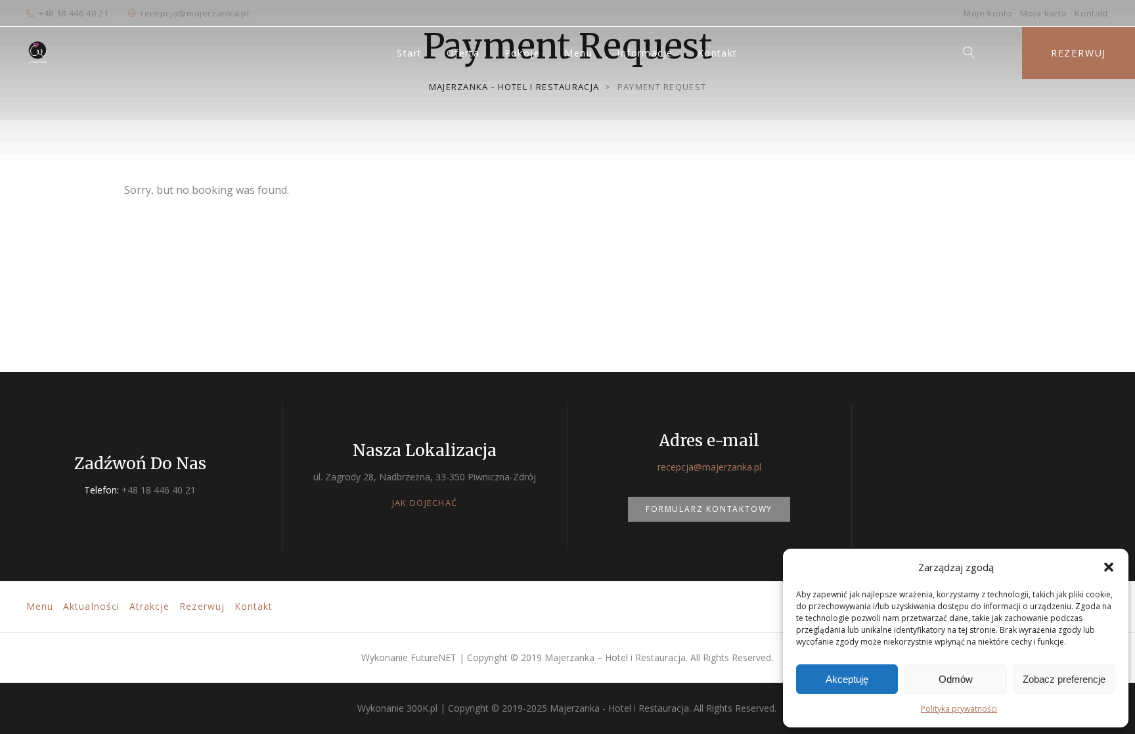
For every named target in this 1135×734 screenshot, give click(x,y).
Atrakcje (149, 606)
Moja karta (1043, 13)
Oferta (463, 53)
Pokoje (522, 53)
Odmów (956, 679)
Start (409, 53)
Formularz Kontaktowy (709, 509)
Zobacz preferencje (1064, 679)
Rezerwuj (1078, 53)
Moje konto (988, 13)
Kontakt (1092, 13)
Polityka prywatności (959, 708)
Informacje (645, 53)
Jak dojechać (425, 503)
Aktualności (91, 606)
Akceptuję (847, 679)
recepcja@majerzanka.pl (195, 13)
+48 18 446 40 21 (73, 13)
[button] (1108, 567)
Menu (578, 53)
